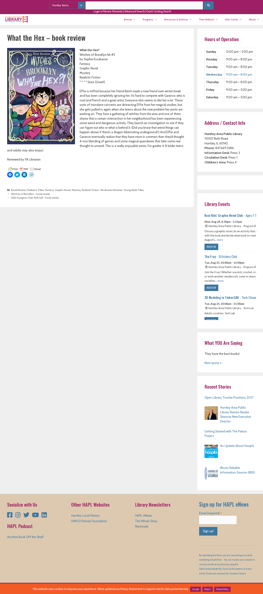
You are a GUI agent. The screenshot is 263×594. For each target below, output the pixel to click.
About (252, 19)
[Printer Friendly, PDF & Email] (24, 168)
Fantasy (49, 190)
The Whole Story (146, 521)
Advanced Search (134, 11)
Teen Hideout (206, 19)
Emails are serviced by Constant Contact (226, 573)
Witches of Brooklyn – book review (30, 194)
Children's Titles (35, 190)
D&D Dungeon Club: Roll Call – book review (35, 197)
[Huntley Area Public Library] (17, 19)
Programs (148, 19)
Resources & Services (176, 19)
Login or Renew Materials (108, 11)
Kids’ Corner (231, 19)
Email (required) (210, 513)
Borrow (128, 19)
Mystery (76, 190)
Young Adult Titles (134, 190)
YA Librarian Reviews (111, 190)
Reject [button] (207, 589)
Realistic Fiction (90, 190)
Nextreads (141, 526)
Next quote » (213, 363)
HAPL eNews (143, 515)
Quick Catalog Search (158, 11)
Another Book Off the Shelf (25, 537)
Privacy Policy (222, 589)
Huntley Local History (85, 515)
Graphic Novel (63, 190)
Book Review (18, 190)
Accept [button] (195, 589)
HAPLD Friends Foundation (89, 521)
